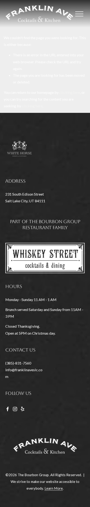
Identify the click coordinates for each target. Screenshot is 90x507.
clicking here (69, 92)
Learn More (54, 488)
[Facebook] (7, 409)
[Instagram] (15, 409)
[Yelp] (22, 409)
